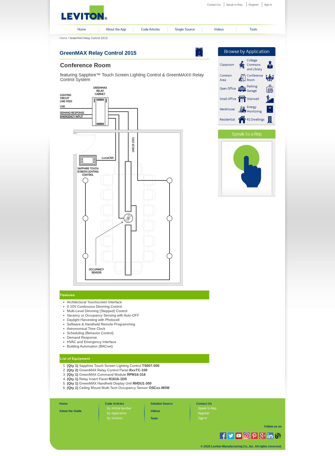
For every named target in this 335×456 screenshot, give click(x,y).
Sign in (268, 4)
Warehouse (227, 109)
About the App (116, 29)
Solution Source (162, 403)
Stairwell (253, 99)
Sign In (202, 418)
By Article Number (119, 408)
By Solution (115, 418)
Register (254, 4)
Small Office (228, 99)
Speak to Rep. (234, 4)
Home (81, 29)
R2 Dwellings (255, 119)
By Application (117, 413)
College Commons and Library (254, 64)
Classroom (227, 65)
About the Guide (70, 411)
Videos (219, 29)
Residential (227, 119)
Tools (253, 29)
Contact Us (214, 4)
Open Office (228, 88)
